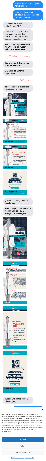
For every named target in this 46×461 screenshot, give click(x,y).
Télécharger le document (19, 56)
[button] (42, 409)
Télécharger (25, 80)
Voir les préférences (23, 452)
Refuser (23, 446)
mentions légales (20, 429)
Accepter (23, 439)
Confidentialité (29, 458)
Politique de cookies (17, 458)
